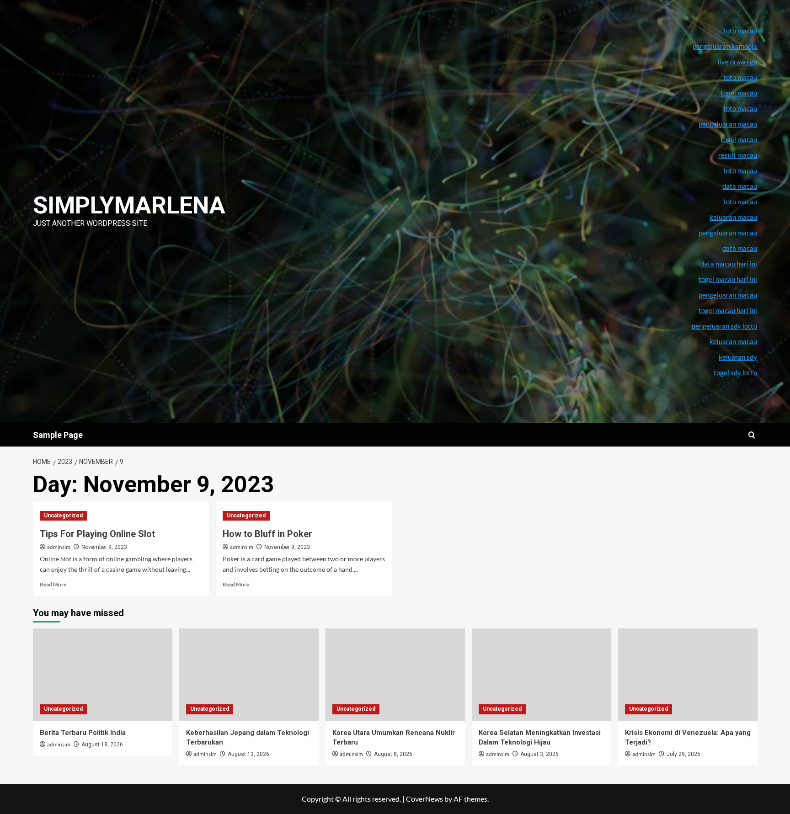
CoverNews (424, 798)
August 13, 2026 (248, 754)
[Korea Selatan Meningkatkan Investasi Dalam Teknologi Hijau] (541, 674)
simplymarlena (129, 205)
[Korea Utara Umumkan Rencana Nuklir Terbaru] (395, 674)
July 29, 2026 (683, 754)
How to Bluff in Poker (267, 533)
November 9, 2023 (104, 547)
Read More (53, 584)
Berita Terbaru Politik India (83, 733)
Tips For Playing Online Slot (97, 533)
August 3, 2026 (539, 754)
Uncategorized (63, 515)
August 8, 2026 (393, 754)
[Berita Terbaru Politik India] (102, 674)
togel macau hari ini (728, 310)
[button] (752, 435)
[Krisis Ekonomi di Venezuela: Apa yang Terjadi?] (688, 674)
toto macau (740, 201)
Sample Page (58, 435)
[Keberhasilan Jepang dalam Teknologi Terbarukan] (249, 674)
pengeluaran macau (728, 233)
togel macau (739, 139)
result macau (737, 155)
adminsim (58, 547)
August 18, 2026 (102, 744)
